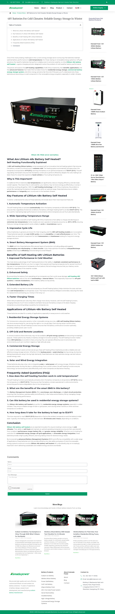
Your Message (12, 475)
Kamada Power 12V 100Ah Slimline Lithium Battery (97, 79)
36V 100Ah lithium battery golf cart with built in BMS (98, 278)
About (43, 8)
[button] (106, 2)
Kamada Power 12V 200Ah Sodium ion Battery (97, 245)
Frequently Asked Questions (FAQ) (24, 43)
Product (59, 8)
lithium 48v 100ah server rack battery (45, 155)
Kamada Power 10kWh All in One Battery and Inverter (97, 145)
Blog (52, 8)
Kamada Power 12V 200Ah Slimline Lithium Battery (97, 46)
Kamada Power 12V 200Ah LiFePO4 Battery (97, 212)
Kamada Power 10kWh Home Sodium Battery (98, 112)
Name (9, 462)
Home (36, 8)
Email (9, 468)
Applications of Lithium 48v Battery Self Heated (28, 40)
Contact (69, 8)
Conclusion (16, 46)
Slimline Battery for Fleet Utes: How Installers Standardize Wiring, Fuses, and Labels (86, 534)
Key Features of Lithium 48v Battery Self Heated (28, 34)
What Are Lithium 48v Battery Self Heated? (26, 31)
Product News (21, 13)
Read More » (18, 557)
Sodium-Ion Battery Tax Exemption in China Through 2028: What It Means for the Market (28, 534)
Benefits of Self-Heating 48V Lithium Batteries (27, 37)
